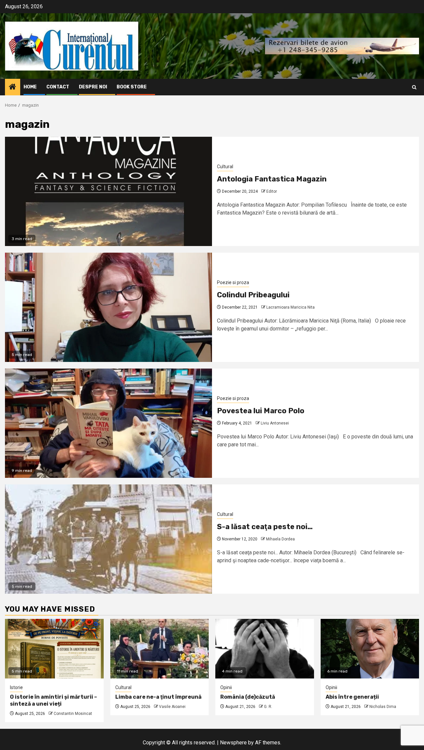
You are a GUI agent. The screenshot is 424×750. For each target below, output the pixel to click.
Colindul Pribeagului (253, 294)
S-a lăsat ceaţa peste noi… (265, 526)
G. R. (268, 706)
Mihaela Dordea (280, 539)
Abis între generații (352, 697)
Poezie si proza (233, 282)
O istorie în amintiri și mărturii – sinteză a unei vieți (53, 700)
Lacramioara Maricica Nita (290, 307)
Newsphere (233, 742)
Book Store (132, 87)
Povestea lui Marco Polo (260, 410)
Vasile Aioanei (172, 706)
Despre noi (93, 87)
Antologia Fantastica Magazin (272, 179)
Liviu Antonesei (275, 423)
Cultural (225, 166)
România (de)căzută (247, 697)
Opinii (226, 687)
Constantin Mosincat (73, 713)
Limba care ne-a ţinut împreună (158, 697)
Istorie (16, 687)
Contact (57, 87)
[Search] (414, 87)
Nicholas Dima (382, 706)
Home (30, 87)
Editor (271, 191)
